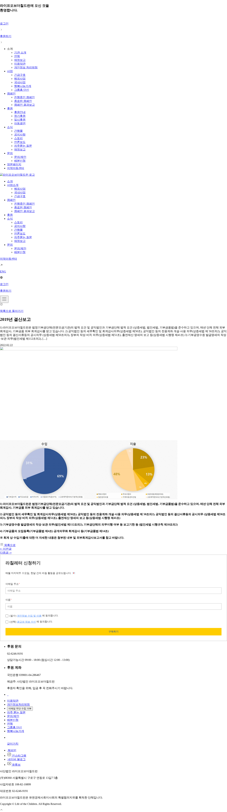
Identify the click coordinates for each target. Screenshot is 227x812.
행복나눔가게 (22, 86)
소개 (10, 181)
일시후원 (20, 119)
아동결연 (20, 123)
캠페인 (11, 93)
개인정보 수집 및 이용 (29, 615)
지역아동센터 (15, 168)
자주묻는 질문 (23, 145)
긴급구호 (20, 74)
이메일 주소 (12, 584)
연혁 (17, 56)
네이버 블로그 (16, 759)
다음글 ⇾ (6, 552)
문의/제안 (20, 156)
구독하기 (113, 631)
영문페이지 (14, 164)
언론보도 (20, 142)
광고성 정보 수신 (26, 621)
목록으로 (10, 545)
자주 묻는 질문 (16, 712)
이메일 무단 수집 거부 (20, 708)
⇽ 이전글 (6, 548)
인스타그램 (18, 755)
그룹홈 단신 (21, 89)
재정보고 (20, 59)
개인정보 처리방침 (26, 67)
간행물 (18, 130)
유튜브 (16, 764)
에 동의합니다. (34, 615)
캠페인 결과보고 (24, 104)
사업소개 (12, 185)
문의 (10, 153)
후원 (10, 108)
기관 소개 (20, 52)
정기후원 (20, 115)
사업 (10, 71)
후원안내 (20, 112)
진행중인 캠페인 (24, 97)
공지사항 (20, 134)
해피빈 (11, 750)
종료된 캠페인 (23, 100)
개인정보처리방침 (18, 704)
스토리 (18, 138)
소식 (10, 127)
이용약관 (20, 63)
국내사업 (20, 82)
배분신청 (20, 160)
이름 (8, 599)
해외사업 (20, 78)
